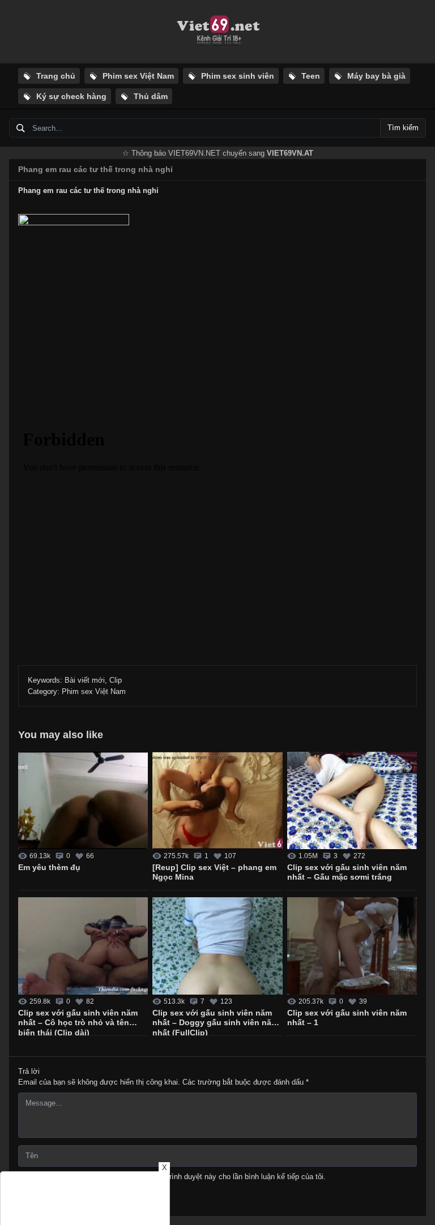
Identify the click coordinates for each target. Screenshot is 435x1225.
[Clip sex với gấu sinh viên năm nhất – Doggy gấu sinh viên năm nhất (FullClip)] (217, 946)
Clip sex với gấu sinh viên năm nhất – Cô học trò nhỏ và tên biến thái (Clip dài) (78, 1021)
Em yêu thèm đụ (49, 867)
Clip (115, 680)
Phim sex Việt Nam (94, 691)
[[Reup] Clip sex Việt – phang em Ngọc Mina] (217, 800)
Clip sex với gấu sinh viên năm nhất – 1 (347, 1017)
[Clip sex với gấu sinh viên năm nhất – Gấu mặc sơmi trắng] (352, 800)
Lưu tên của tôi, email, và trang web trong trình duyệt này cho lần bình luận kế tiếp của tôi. (177, 1176)
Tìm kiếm (403, 127)
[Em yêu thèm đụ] (83, 800)
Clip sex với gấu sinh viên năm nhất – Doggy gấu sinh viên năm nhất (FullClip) (215, 1021)
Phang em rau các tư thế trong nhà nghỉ (95, 169)
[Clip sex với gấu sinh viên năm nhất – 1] (352, 946)
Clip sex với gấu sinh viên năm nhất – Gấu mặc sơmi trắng (347, 872)
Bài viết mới (85, 680)
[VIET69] (217, 31)
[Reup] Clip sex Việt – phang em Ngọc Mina (214, 872)
